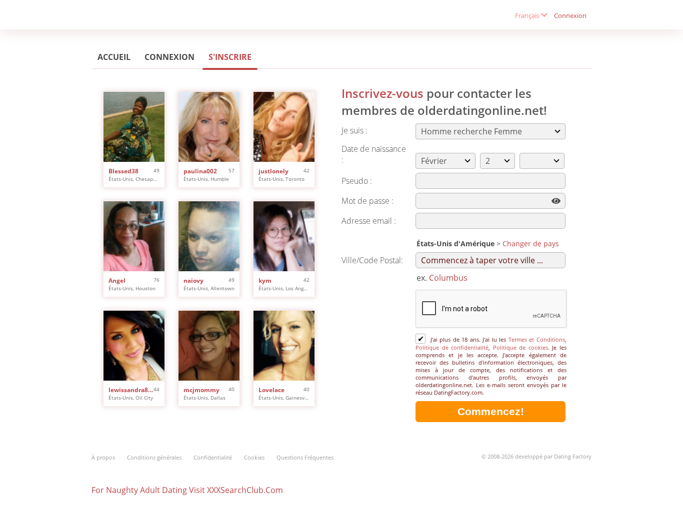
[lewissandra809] (134, 346)
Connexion (570, 15)
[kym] (284, 236)
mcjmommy (202, 390)
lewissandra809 (131, 390)
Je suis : (355, 130)
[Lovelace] (284, 346)
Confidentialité (213, 457)
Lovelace (271, 390)
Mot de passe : (368, 200)
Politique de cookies (520, 347)
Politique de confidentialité (452, 347)
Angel (117, 280)
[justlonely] (284, 127)
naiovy (194, 280)
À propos (103, 457)
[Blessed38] (134, 127)
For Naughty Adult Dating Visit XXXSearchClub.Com (187, 490)
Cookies (254, 457)
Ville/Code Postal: (372, 260)
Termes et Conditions (536, 339)
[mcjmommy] (209, 346)
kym (265, 280)
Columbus (448, 277)
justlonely (273, 171)
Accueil (114, 56)
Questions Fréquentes (305, 457)
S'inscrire (230, 56)
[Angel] (134, 236)
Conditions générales (154, 457)
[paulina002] (209, 127)
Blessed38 (123, 171)
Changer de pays (530, 243)
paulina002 (200, 171)
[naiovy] (209, 236)
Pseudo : (357, 180)
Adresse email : (369, 220)
